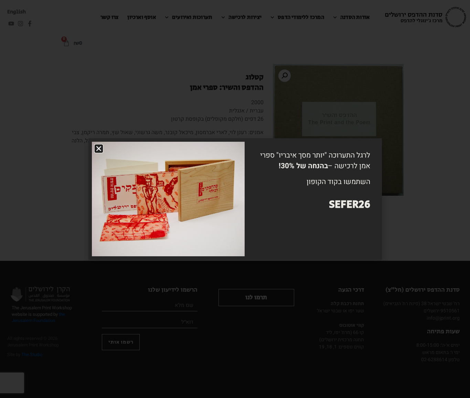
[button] (98, 148)
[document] (235, 199)
